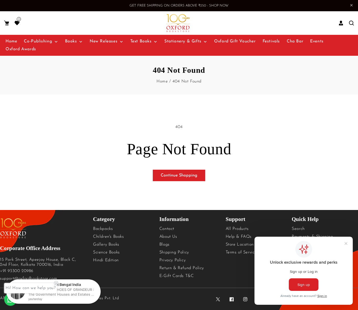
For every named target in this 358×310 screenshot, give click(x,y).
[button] (6, 23)
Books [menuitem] (71, 41)
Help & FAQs (239, 237)
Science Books (106, 252)
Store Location (240, 244)
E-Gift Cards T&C (176, 276)
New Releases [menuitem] (103, 41)
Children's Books (108, 237)
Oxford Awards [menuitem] (21, 49)
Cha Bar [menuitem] (295, 41)
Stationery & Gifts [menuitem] (183, 41)
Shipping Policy (174, 252)
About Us (168, 237)
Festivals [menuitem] (271, 41)
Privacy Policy (172, 260)
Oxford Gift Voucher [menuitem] (235, 41)
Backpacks (103, 229)
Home (162, 81)
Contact (166, 229)
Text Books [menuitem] (141, 41)
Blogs (164, 244)
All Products (237, 229)
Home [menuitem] (11, 41)
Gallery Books (106, 244)
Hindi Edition (106, 260)
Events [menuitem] (317, 41)
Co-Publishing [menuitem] (38, 41)
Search (298, 229)
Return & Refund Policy (181, 268)
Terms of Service (241, 252)
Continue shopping (179, 175)
